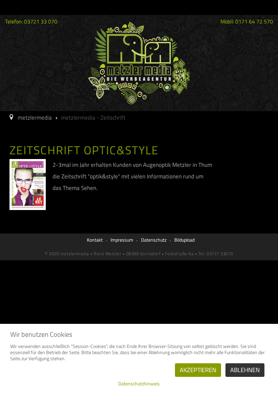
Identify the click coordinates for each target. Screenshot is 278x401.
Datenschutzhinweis (139, 383)
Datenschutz (153, 239)
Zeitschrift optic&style (84, 150)
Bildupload (184, 239)
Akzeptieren (198, 369)
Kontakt (95, 239)
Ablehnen (245, 369)
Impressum (122, 239)
